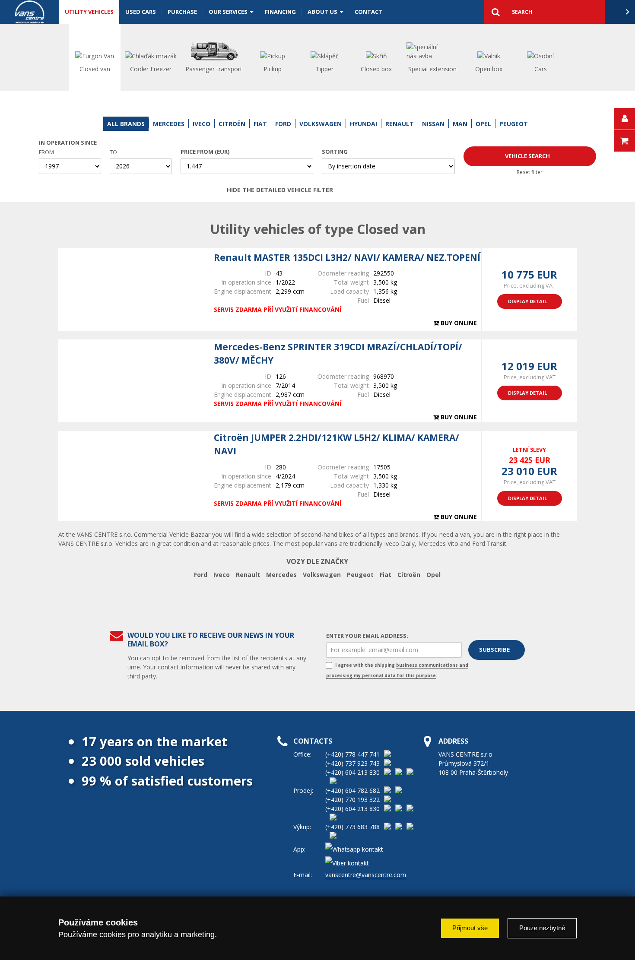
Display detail (527, 301)
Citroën (408, 574)
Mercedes (281, 574)
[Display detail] (131, 289)
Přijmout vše (470, 927)
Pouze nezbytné (542, 927)
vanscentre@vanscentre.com (365, 875)
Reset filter (530, 172)
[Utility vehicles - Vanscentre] (29, 12)
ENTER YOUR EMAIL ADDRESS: (367, 636)
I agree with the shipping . (397, 670)
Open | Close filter (398, 190)
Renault (248, 574)
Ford (200, 574)
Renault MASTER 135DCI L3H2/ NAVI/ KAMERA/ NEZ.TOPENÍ (347, 257)
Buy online (458, 323)
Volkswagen (322, 574)
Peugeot (360, 574)
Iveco (221, 574)
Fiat (385, 574)
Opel (433, 574)
